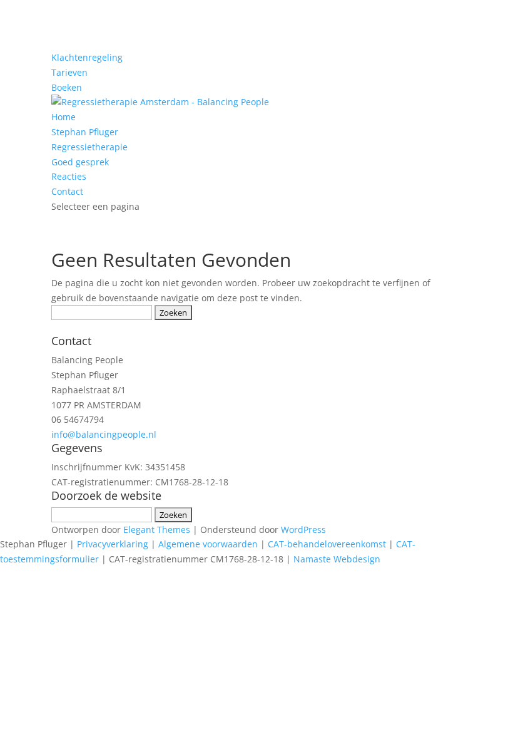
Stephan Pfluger (84, 132)
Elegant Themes (156, 529)
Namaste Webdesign (336, 559)
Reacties (68, 176)
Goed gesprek (80, 162)
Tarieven (69, 72)
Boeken (66, 87)
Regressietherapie (89, 147)
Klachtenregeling (87, 57)
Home (63, 117)
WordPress (303, 529)
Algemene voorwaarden (208, 544)
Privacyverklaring (112, 544)
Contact (67, 191)
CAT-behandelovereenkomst (327, 544)
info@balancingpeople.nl (103, 434)
